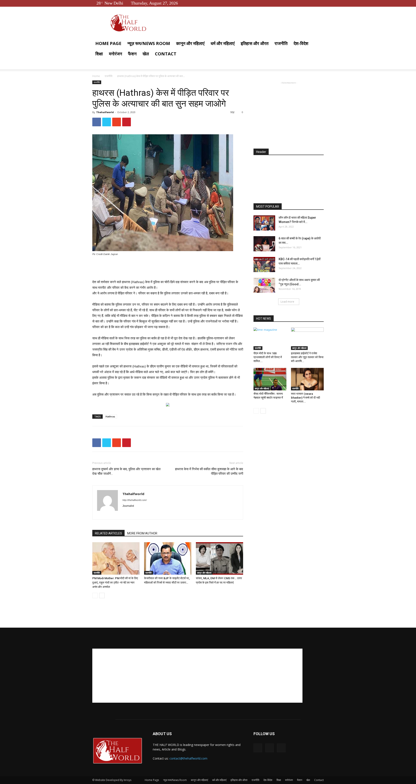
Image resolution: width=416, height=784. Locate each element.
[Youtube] (320, 3)
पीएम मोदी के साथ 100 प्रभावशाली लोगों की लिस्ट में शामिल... (268, 357)
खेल (146, 54)
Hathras (110, 416)
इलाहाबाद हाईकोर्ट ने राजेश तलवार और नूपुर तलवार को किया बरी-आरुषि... (307, 357)
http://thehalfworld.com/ (134, 500)
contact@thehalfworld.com (188, 758)
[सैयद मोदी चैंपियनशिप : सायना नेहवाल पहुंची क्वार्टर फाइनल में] (270, 379)
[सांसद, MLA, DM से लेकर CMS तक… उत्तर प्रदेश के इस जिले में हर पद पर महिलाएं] (219, 558)
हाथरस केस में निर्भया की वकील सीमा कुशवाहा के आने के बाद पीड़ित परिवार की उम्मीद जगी (209, 471)
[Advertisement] (167, 268)
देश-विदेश (301, 43)
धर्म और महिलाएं (223, 43)
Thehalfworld (105, 112)
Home (96, 76)
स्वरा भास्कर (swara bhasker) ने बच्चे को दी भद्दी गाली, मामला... (305, 397)
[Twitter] (313, 3)
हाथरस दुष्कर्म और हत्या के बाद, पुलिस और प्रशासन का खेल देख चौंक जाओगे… (126, 471)
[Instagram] (133, 513)
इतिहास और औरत (254, 43)
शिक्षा (99, 54)
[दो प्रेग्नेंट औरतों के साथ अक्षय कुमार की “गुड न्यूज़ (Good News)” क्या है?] (264, 285)
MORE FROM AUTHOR (142, 533)
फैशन (132, 54)
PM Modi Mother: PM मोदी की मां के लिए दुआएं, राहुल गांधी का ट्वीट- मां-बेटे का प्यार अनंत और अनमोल (115, 582)
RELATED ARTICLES (108, 533)
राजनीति (281, 43)
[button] (318, 44)
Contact (165, 54)
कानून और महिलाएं (190, 43)
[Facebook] (306, 3)
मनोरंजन (115, 54)
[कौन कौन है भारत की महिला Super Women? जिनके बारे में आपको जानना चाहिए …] (264, 223)
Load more (287, 301)
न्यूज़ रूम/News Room (148, 43)
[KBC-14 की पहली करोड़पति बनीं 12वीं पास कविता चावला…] (264, 264)
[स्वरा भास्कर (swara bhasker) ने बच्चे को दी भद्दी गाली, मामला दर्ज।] (307, 379)
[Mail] (141, 513)
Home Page (108, 43)
